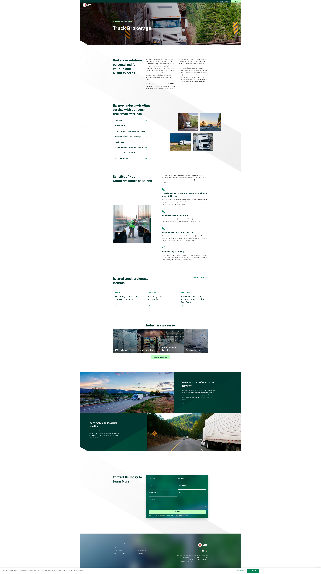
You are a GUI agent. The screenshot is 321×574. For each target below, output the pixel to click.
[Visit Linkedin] (206, 550)
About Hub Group (232, 5)
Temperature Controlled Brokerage (127, 153)
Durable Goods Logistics (169, 348)
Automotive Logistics (196, 350)
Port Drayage (119, 142)
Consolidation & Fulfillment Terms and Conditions (195, 557)
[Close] (313, 571)
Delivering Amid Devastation (155, 298)
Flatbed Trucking (120, 126)
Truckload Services (121, 158)
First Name (152, 478)
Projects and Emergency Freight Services (129, 147)
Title (179, 492)
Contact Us (140, 553)
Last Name (181, 478)
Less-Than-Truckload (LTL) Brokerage (128, 137)
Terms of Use (187, 555)
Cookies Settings (240, 570)
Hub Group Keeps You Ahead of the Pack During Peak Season (192, 299)
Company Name (153, 492)
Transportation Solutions (153, 5)
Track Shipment (219, 1)
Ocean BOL (205, 555)
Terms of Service (182, 515)
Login (236, 1)
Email (151, 485)
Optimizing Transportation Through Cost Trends (127, 298)
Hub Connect (141, 547)
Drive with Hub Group (208, 5)
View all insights (199, 277)
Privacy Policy (173, 515)
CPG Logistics (121, 350)
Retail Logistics (145, 350)
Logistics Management (173, 5)
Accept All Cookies (253, 571)
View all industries (161, 357)
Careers (221, 5)
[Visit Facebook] (203, 550)
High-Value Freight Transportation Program (130, 131)
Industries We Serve (191, 5)
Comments (152, 499)
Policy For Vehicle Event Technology (198, 559)
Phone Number (182, 485)
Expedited (118, 120)
